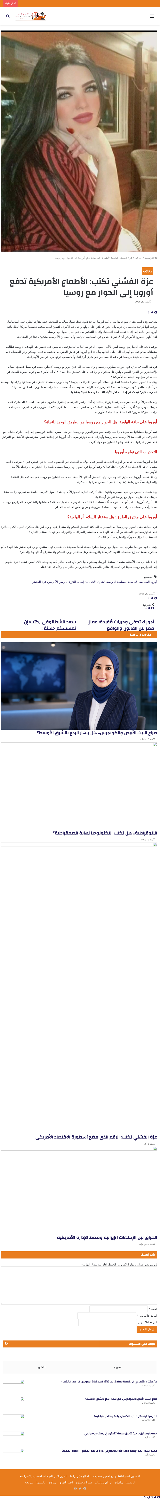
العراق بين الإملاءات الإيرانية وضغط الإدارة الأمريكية (107, 1237)
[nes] (31, 16)
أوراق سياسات (103, 1482)
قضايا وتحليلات (84, 1482)
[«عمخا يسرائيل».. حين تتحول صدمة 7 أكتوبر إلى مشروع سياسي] (13, 1439)
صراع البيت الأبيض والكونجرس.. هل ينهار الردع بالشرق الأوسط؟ (97, 733)
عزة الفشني (38, 582)
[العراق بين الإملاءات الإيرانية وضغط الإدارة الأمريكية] (79, 1190)
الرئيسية (149, 257)
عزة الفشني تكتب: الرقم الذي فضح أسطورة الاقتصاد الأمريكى (96, 1137)
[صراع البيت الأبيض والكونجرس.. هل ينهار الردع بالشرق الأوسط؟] (79, 686)
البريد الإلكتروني (147, 1315)
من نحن (29, 1482)
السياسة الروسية (116, 582)
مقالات (138, 257)
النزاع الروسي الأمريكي (61, 582)
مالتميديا (41, 1482)
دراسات (118, 1482)
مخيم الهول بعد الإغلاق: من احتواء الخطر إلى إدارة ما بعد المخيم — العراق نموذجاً (109, 1450)
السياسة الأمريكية (139, 582)
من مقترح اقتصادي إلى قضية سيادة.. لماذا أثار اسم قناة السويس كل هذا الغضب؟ (109, 1381)
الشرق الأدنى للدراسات (91, 582)
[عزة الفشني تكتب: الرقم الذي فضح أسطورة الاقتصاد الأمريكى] (79, 988)
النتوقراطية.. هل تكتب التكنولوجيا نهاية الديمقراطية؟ (105, 833)
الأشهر (41, 1367)
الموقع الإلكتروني (147, 1322)
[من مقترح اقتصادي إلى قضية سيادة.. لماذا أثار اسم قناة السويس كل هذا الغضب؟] (13, 1387)
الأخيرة (118, 1367)
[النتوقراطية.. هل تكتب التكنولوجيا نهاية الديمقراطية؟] (79, 786)
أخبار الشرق (66, 1482)
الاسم (152, 1308)
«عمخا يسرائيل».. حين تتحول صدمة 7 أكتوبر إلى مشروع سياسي (120, 1433)
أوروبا (153, 582)
